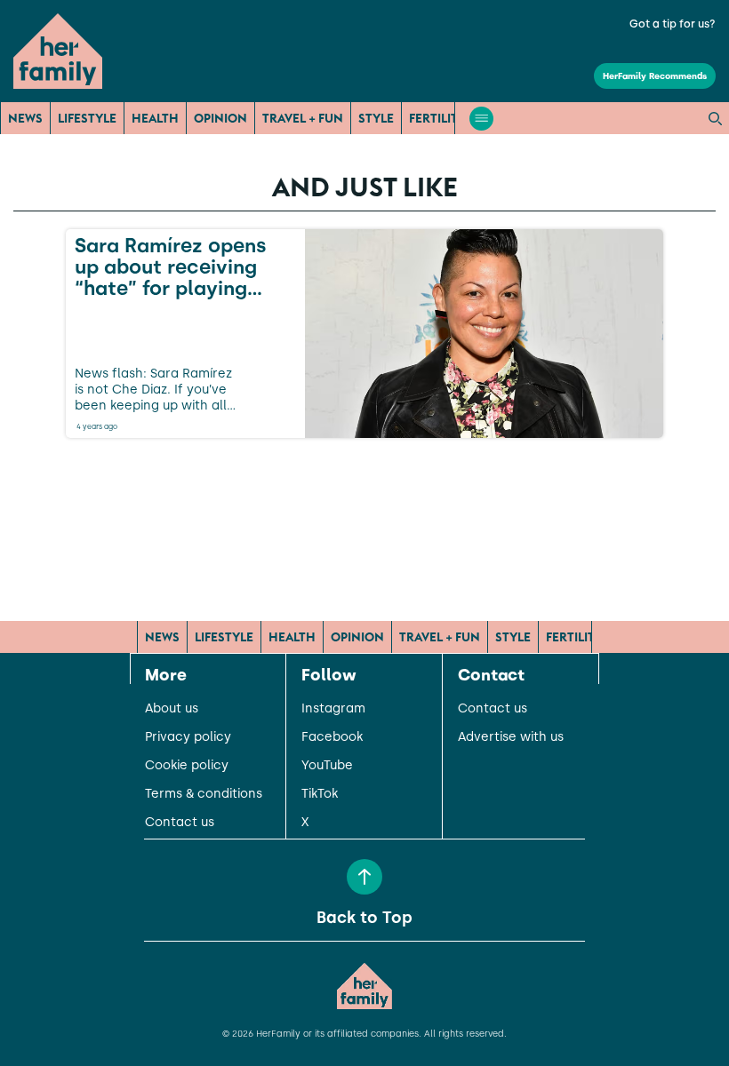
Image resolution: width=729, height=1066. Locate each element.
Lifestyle (87, 118)
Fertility (437, 118)
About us (171, 709)
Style (376, 118)
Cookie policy (186, 766)
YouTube (327, 766)
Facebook (332, 737)
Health (155, 118)
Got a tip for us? (672, 24)
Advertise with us (511, 737)
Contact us (179, 822)
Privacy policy (188, 737)
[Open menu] (481, 119)
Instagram (333, 709)
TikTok (319, 794)
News (25, 118)
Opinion (220, 118)
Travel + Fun (302, 118)
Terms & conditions (203, 794)
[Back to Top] (364, 877)
